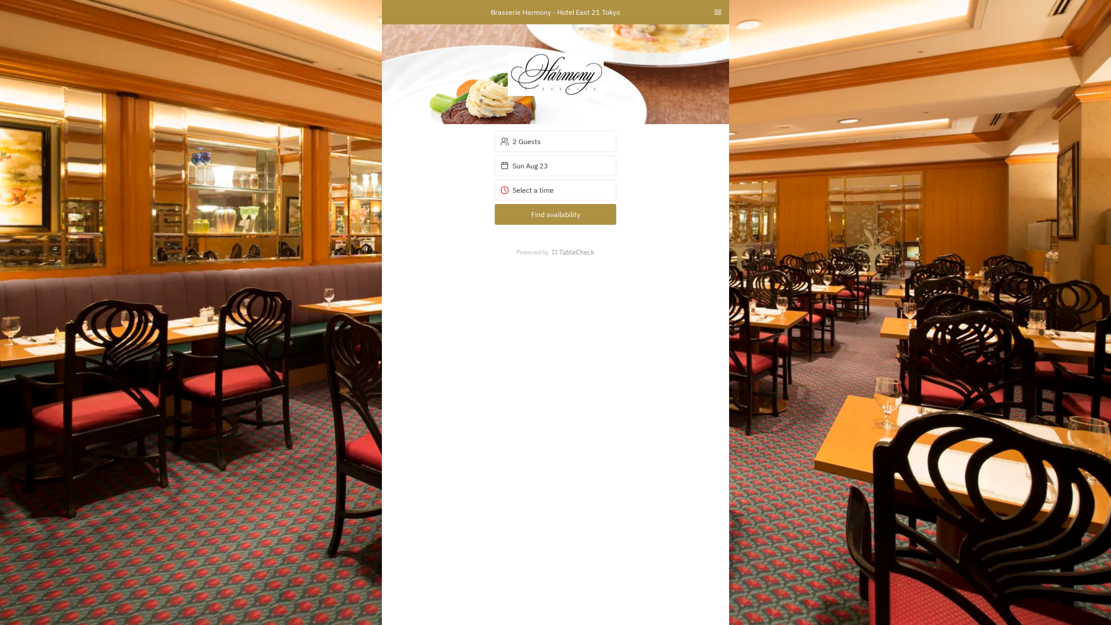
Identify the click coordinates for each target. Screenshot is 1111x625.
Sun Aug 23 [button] (530, 165)
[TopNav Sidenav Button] (718, 12)
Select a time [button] (533, 190)
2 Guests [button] (527, 141)
